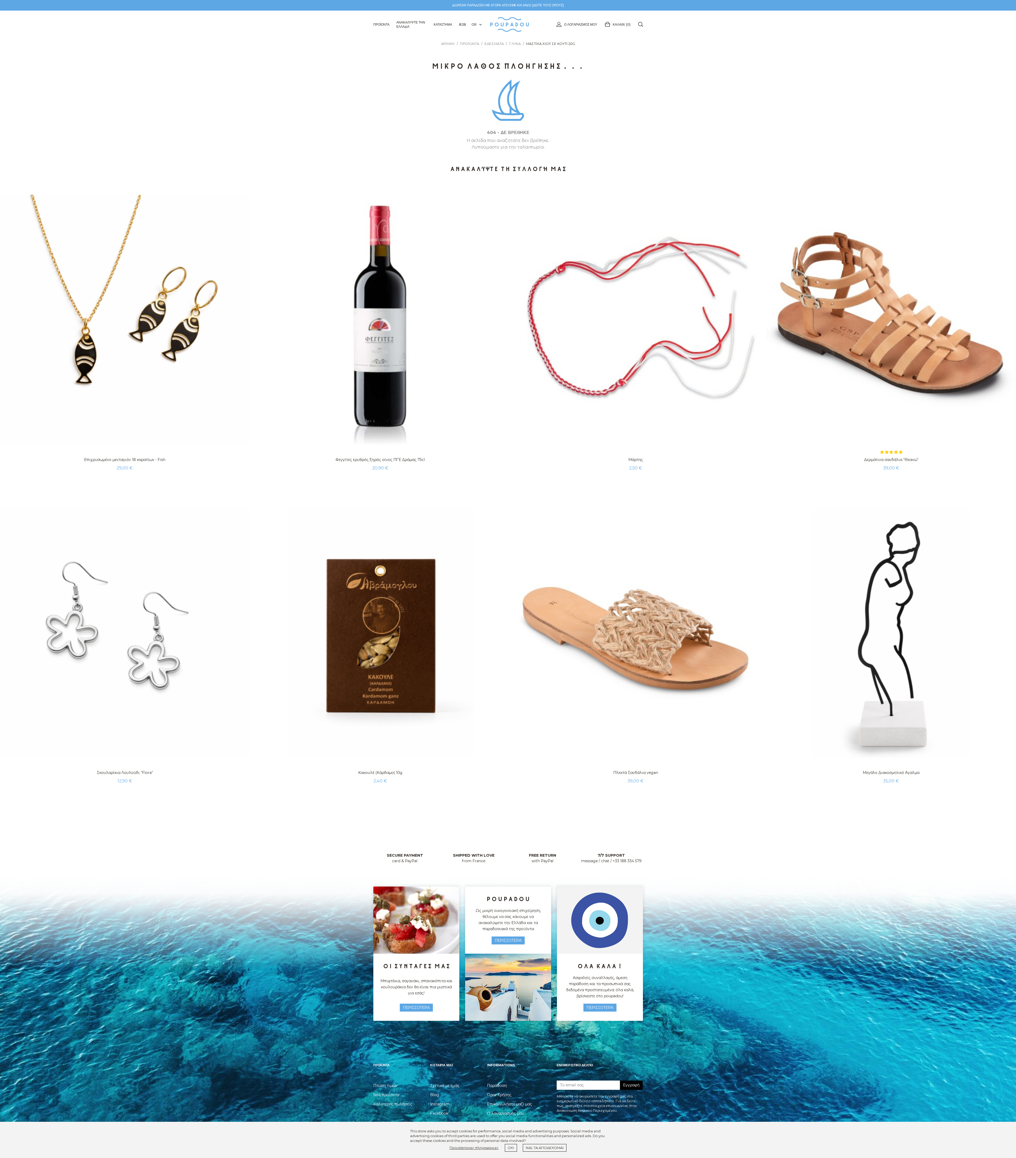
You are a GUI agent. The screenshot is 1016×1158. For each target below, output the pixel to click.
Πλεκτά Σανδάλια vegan (635, 772)
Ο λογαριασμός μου (580, 24)
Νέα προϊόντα (386, 1094)
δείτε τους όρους (548, 5)
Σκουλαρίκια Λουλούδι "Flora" (125, 772)
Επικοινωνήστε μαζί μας (509, 1104)
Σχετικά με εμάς (444, 1085)
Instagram (440, 1104)
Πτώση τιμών (385, 1085)
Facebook (439, 1113)
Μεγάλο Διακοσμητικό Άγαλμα (891, 772)
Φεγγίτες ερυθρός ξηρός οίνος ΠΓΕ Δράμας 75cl (380, 459)
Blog (434, 1094)
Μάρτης (635, 459)
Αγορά (124, 481)
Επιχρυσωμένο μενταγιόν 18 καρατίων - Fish (124, 459)
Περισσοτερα (416, 1007)
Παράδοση (497, 1085)
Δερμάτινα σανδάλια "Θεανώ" (891, 459)
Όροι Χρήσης (499, 1094)
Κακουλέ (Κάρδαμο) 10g (380, 772)
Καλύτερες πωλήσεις (392, 1104)
